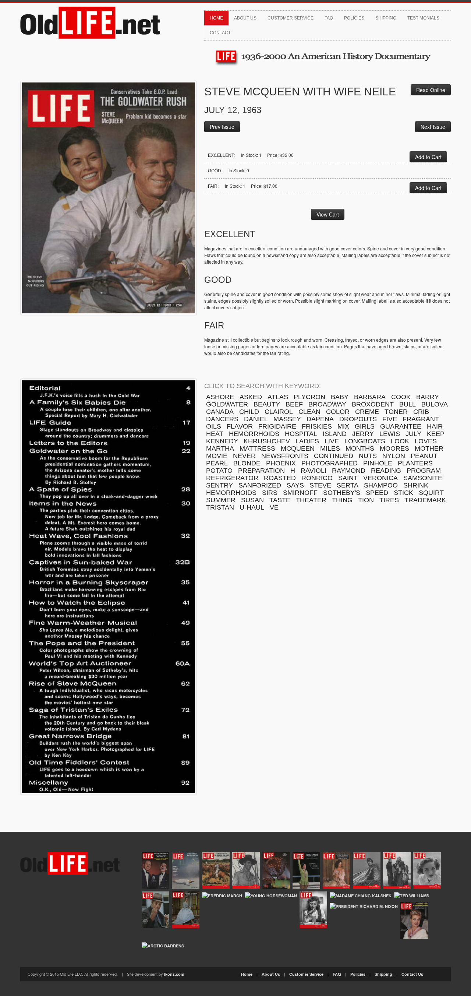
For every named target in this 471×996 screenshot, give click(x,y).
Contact (220, 32)
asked (251, 397)
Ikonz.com (174, 974)
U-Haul (252, 507)
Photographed (329, 463)
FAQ (329, 18)
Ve (274, 507)
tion (366, 500)
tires (389, 500)
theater (311, 500)
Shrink (415, 485)
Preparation (261, 470)
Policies (354, 18)
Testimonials (423, 18)
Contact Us (412, 974)
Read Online (430, 90)
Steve (320, 485)
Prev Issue (222, 126)
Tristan (220, 507)
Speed (377, 492)
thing (342, 500)
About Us (245, 18)
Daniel (256, 419)
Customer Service (291, 18)
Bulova (434, 404)
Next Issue (433, 126)
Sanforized (259, 485)
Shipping (385, 18)
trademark (425, 500)
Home (216, 18)
